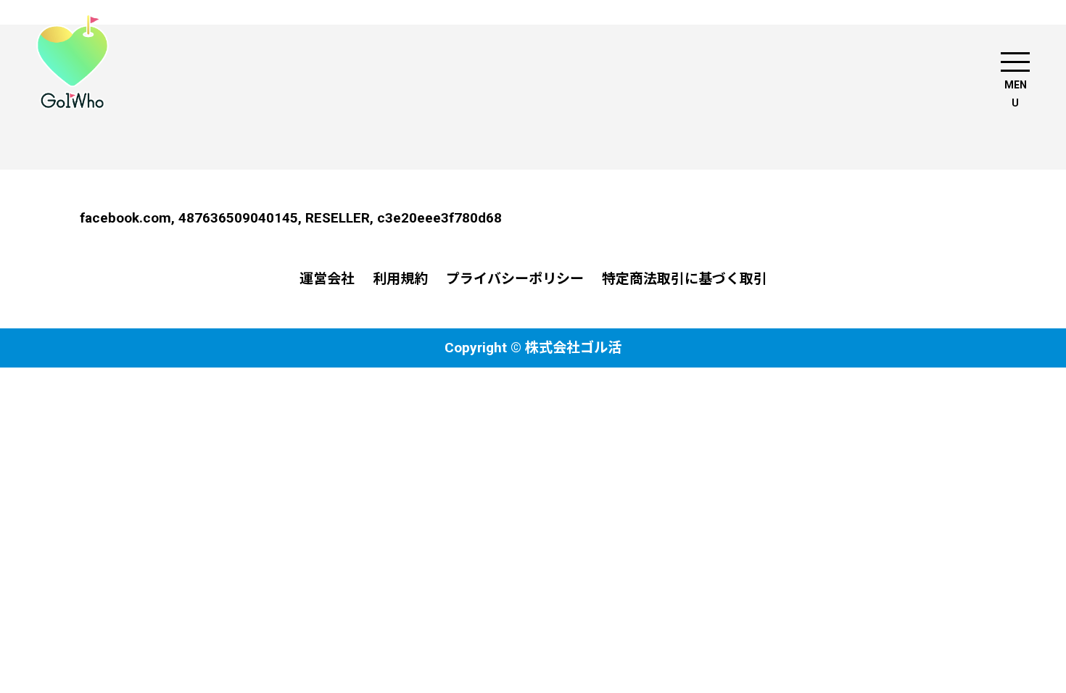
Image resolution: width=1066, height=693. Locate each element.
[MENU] (1015, 61)
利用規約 (400, 278)
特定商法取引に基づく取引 (684, 278)
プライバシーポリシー (515, 278)
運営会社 (327, 278)
